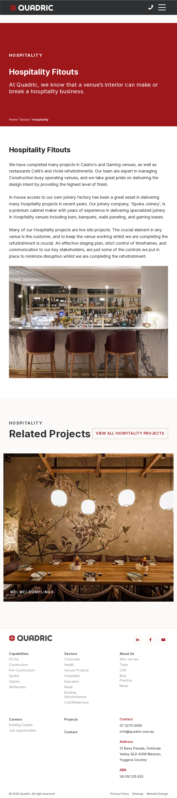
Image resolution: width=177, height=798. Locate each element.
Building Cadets (21, 725)
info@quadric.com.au (137, 731)
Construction (18, 665)
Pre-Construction (22, 670)
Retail (68, 687)
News (124, 686)
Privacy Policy (119, 793)
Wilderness (17, 687)
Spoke (14, 676)
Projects (71, 719)
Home (13, 119)
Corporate (72, 659)
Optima (14, 681)
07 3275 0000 (131, 725)
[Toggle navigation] (162, 7)
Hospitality (72, 676)
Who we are (129, 659)
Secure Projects (76, 670)
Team (124, 665)
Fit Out (14, 659)
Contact (70, 732)
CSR (123, 670)
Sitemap (137, 793)
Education (71, 681)
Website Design (157, 793)
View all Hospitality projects (130, 433)
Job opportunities (22, 730)
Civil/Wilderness (76, 702)
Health (69, 665)
